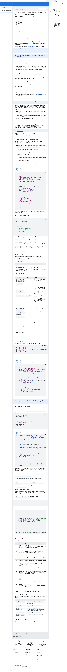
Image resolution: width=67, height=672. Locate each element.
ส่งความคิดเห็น (43, 14)
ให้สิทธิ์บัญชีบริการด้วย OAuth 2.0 (31, 400)
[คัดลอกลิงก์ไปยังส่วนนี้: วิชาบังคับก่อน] (21, 72)
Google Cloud (39, 658)
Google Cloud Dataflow (25, 326)
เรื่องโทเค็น (35, 256)
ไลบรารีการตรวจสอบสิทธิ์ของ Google (27, 362)
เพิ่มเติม (39, 1)
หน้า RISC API (20, 111)
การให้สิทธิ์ (20, 1)
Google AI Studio (39, 655)
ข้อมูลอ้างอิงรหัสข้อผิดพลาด (25, 621)
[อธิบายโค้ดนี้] (42, 173)
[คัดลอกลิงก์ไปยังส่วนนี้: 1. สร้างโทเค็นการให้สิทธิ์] (25, 341)
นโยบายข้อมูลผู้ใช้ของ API (16, 652)
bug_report (62, 3)
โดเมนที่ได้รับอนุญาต (31, 571)
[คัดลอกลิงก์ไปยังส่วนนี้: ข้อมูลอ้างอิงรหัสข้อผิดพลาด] (26, 538)
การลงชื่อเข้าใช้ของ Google (29, 248)
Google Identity (24, 12)
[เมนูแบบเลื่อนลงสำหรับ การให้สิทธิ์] (23, 1)
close (65, 3)
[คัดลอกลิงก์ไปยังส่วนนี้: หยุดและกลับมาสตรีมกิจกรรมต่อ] (25, 480)
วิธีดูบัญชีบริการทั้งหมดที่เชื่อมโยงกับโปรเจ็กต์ (39, 561)
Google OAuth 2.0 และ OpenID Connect (29, 654)
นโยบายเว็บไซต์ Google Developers (28, 633)
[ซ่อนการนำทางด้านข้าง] (11, 670)
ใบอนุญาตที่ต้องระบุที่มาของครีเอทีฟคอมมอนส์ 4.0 (28, 632)
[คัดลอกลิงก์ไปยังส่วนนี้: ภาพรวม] (20, 60)
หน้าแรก (16, 12)
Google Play (39, 659)
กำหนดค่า (42, 337)
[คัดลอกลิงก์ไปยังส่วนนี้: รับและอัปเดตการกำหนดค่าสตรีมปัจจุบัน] (27, 473)
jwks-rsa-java (24, 170)
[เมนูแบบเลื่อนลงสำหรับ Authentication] (17, 1)
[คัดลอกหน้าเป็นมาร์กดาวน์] (32, 16)
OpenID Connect (40, 248)
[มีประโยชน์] (44, 12)
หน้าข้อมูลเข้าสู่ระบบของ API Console (23, 89)
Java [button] (17, 168)
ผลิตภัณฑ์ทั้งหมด (24, 666)
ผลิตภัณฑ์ (19, 12)
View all (38, 661)
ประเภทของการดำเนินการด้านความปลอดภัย (30, 412)
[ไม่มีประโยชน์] (45, 12)
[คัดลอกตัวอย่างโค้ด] (45, 173)
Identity (6, 1)
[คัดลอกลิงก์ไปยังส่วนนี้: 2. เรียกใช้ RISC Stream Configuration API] (33, 406)
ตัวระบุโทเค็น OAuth (29, 290)
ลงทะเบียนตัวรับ (40, 494)
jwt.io (19, 142)
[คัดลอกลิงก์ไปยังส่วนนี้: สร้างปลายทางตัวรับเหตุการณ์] (29, 122)
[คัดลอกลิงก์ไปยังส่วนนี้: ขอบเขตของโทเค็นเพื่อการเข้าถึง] (28, 594)
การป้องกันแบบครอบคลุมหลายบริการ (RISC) (30, 1)
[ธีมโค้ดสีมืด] (44, 173)
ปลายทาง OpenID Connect (36, 77)
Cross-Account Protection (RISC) (8, 3)
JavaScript (44, 247)
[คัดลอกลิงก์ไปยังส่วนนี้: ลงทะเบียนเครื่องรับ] (25, 332)
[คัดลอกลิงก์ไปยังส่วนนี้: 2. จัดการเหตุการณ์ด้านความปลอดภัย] (30, 215)
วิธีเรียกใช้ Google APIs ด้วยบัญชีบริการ (36, 567)
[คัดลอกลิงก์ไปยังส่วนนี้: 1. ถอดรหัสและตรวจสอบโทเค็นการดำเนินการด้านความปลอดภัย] (39, 139)
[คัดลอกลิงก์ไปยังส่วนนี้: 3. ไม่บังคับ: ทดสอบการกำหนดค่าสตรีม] (30, 489)
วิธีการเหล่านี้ (21, 95)
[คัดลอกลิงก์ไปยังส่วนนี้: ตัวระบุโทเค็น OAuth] (24, 254)
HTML (16, 248)
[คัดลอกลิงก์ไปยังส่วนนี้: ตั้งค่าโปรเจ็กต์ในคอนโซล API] (29, 81)
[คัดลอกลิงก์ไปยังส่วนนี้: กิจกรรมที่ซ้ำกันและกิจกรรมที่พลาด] (29, 321)
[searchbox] (6, 7)
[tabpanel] (30, 190)
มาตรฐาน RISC (30, 46)
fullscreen (64, 3)
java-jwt (19, 170)
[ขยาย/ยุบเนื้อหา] (18, 19)
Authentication (13, 1)
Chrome (38, 652)
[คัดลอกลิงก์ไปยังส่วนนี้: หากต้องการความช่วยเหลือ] (28, 619)
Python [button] (20, 168)
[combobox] (50, 1)
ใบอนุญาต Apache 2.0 (45, 632)
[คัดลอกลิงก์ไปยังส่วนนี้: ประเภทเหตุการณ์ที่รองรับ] (26, 273)
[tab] (16, 168)
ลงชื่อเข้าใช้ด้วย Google (28, 652)
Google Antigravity (40, 656)
